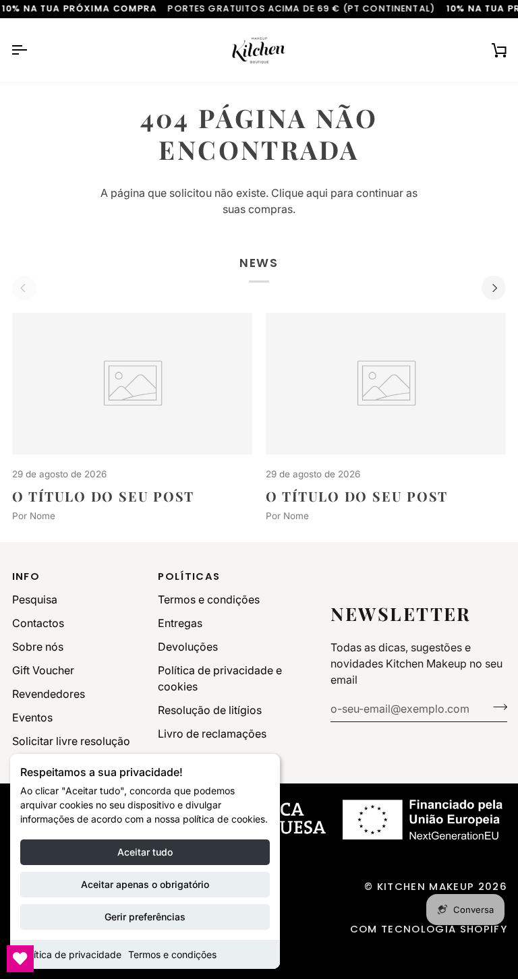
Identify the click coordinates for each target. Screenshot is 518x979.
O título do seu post (103, 496)
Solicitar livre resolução (71, 741)
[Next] (494, 288)
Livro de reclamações (212, 733)
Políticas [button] (189, 576)
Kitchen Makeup (426, 886)
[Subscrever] (496, 706)
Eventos (32, 717)
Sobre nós (37, 646)
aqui (317, 193)
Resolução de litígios (210, 710)
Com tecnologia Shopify (428, 929)
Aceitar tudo (145, 852)
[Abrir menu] (31, 50)
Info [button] (26, 576)
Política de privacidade (70, 954)
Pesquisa (34, 599)
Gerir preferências (145, 916)
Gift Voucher (43, 670)
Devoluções (188, 646)
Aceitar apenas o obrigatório (145, 884)
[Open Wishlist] (20, 958)
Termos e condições (172, 954)
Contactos (38, 623)
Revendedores (48, 694)
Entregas (180, 623)
